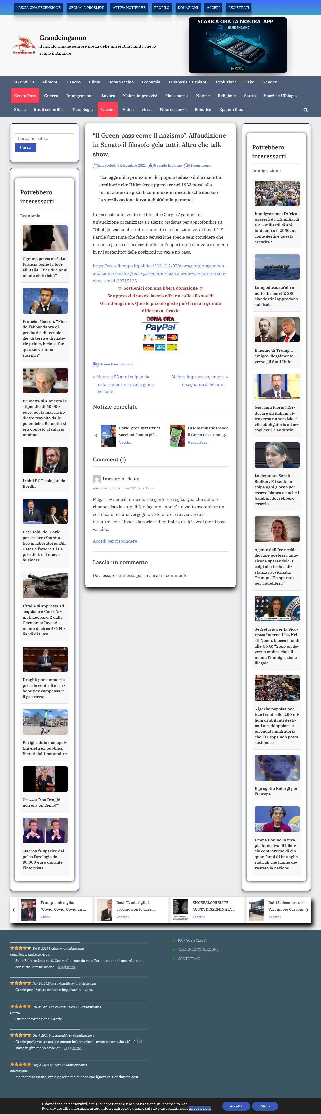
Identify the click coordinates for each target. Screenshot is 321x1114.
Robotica (203, 109)
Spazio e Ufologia (280, 95)
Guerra (51, 95)
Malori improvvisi (140, 95)
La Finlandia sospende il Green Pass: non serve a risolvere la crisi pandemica (208, 432)
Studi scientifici (49, 109)
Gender (269, 81)
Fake (249, 81)
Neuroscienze (173, 109)
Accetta (236, 1106)
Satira (250, 95)
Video (128, 109)
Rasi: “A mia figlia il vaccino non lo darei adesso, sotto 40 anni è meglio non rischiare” (134, 906)
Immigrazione (80, 95)
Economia (151, 81)
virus (147, 109)
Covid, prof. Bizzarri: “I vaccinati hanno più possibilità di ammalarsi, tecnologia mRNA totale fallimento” (139, 432)
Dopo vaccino (121, 81)
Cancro (74, 81)
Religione (227, 95)
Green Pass (25, 95)
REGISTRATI (238, 7)
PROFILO (161, 7)
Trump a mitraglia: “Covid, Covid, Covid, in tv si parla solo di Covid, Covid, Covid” (61, 906)
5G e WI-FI (23, 81)
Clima (94, 81)
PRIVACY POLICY (192, 940)
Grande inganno (168, 165)
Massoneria (177, 95)
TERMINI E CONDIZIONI (198, 949)
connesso (125, 575)
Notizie (203, 95)
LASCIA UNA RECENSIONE (38, 7)
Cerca (26, 147)
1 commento (200, 165)
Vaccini (108, 109)
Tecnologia (82, 109)
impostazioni (200, 1108)
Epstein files (231, 109)
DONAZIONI (188, 7)
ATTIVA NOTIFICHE (129, 7)
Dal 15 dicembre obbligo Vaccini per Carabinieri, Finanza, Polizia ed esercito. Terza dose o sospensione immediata (287, 906)
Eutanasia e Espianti (188, 81)
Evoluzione (226, 81)
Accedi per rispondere (115, 541)
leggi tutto (66, 967)
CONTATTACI (189, 958)
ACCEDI (213, 7)
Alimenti (50, 81)
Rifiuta (265, 1106)
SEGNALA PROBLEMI (86, 7)
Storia (20, 109)
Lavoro (108, 95)
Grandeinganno (62, 37)
